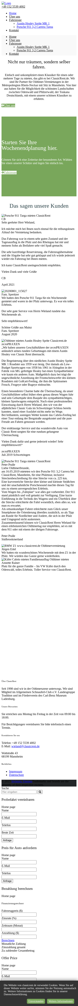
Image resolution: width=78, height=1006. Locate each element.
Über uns (14, 16)
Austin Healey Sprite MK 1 (33, 23)
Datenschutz (16, 774)
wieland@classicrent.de (25, 746)
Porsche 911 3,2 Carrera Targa (35, 26)
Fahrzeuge (15, 20)
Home (12, 13)
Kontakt (14, 30)
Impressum (15, 771)
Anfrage (7, 840)
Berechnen (8, 940)
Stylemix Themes (21, 781)
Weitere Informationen (60, 1001)
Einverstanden (36, 1001)
